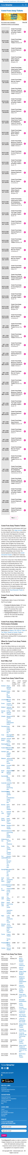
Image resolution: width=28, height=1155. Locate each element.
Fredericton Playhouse (10, 748)
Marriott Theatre (9, 700)
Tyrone (3, 934)
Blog (2, 1103)
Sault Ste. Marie (2, 879)
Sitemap (3, 1115)
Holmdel (3, 751)
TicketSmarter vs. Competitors (8, 1098)
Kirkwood (3, 831)
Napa (2, 915)
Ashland (3, 686)
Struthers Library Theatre (9, 827)
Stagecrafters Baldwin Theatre (10, 772)
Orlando (3, 716)
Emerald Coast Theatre (9, 740)
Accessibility (4, 1114)
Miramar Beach (3, 739)
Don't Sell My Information (7, 1112)
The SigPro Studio (8, 898)
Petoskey (4, 726)
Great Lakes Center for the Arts (8, 729)
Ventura (3, 948)
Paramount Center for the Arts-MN (9, 892)
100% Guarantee (5, 1091)
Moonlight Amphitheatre (10, 735)
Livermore (4, 885)
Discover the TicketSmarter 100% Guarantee (14, 1)
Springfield (4, 869)
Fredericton (4, 748)
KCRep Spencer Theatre (9, 712)
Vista (2, 735)
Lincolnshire (4, 699)
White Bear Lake (2, 904)
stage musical (18, 530)
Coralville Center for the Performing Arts (10, 786)
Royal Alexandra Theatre (16, 590)
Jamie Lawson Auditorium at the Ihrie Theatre (9, 928)
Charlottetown (5, 791)
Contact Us (4, 1088)
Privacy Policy (4, 1111)
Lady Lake (2, 897)
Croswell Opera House (9, 767)
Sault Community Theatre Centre (10, 880)
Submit (4, 1135)
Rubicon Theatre (9, 948)
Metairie (3, 758)
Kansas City (3, 711)
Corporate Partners (6, 1097)
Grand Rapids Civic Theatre (9, 821)
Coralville (3, 783)
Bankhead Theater (9, 885)
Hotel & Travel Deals (6, 1100)
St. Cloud (2, 889)
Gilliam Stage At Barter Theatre (22, 973)
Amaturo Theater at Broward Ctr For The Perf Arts (9, 862)
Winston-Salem (3, 925)
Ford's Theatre (9, 744)
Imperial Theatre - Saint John (9, 814)
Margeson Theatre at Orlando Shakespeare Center (10, 720)
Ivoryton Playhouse (9, 704)
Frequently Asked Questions (8, 1089)
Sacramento (4, 776)
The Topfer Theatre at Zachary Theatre (11, 632)
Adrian (3, 765)
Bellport (3, 707)
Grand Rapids (3, 819)
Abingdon (3, 691)
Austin (3, 846)
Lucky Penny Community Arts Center (10, 919)
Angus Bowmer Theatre (9, 687)
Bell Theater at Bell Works (9, 754)
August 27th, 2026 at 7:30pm (17, 630)
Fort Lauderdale (4, 857)
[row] (14, 32)
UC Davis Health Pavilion (9, 778)
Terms (2, 1109)
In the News (4, 1101)
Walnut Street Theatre (9, 944)
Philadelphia (4, 943)
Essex (3, 703)
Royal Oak (2, 771)
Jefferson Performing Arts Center (22, 1020)
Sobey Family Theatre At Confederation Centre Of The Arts (10, 797)
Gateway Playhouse (9, 708)
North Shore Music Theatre (9, 807)
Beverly (3, 804)
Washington (4, 744)
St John (2, 812)
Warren (3, 825)
